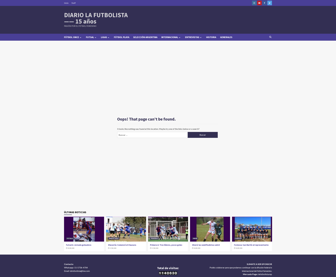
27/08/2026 (113, 248)
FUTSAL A (70, 238)
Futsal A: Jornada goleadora (78, 245)
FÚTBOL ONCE (71, 37)
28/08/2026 (71, 248)
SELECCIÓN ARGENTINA (145, 37)
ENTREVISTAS (192, 37)
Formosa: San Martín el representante (251, 245)
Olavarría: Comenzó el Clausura (122, 245)
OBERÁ (195, 238)
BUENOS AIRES (114, 238)
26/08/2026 (197, 248)
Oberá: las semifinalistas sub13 (206, 245)
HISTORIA (211, 37)
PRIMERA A (154, 238)
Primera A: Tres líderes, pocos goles (166, 245)
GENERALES (226, 37)
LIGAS (104, 37)
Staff (74, 3)
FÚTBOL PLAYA (121, 37)
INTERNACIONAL (169, 37)
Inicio (66, 3)
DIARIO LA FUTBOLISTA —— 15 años (96, 18)
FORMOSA (238, 238)
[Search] (270, 36)
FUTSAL (90, 37)
